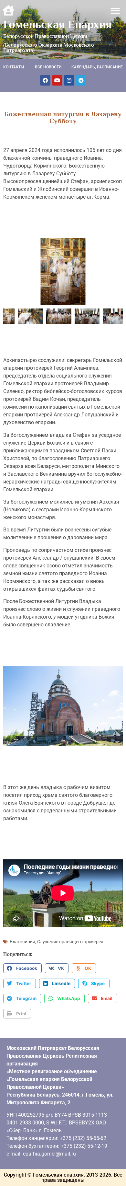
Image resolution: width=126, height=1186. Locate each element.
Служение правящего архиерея (70, 941)
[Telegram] (81, 80)
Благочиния (22, 941)
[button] (115, 10)
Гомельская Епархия (57, 24)
